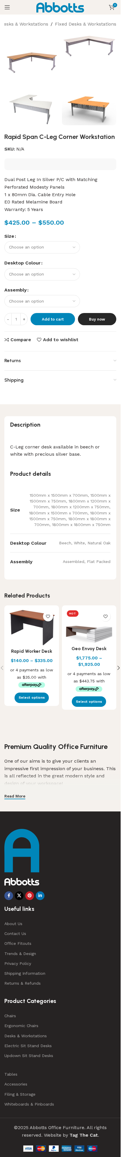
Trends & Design (20, 953)
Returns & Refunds (22, 983)
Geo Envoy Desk (89, 648)
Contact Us (15, 933)
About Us (13, 923)
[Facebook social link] (8, 895)
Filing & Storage (19, 1094)
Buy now (97, 319)
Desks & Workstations (24, 24)
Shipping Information (24, 973)
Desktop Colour (22, 263)
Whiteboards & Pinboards (29, 1104)
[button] (118, 668)
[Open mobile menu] (7, 7)
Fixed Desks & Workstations (85, 24)
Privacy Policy (17, 963)
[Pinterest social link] (29, 895)
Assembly (15, 290)
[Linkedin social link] (40, 895)
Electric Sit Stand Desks (28, 1045)
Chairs (10, 1015)
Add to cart (53, 319)
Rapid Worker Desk (31, 651)
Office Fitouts (17, 943)
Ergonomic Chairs (21, 1025)
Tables (10, 1074)
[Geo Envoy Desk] (89, 625)
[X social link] (19, 895)
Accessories (15, 1084)
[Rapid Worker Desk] (31, 627)
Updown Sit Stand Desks (28, 1055)
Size (9, 236)
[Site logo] (60, 7)
